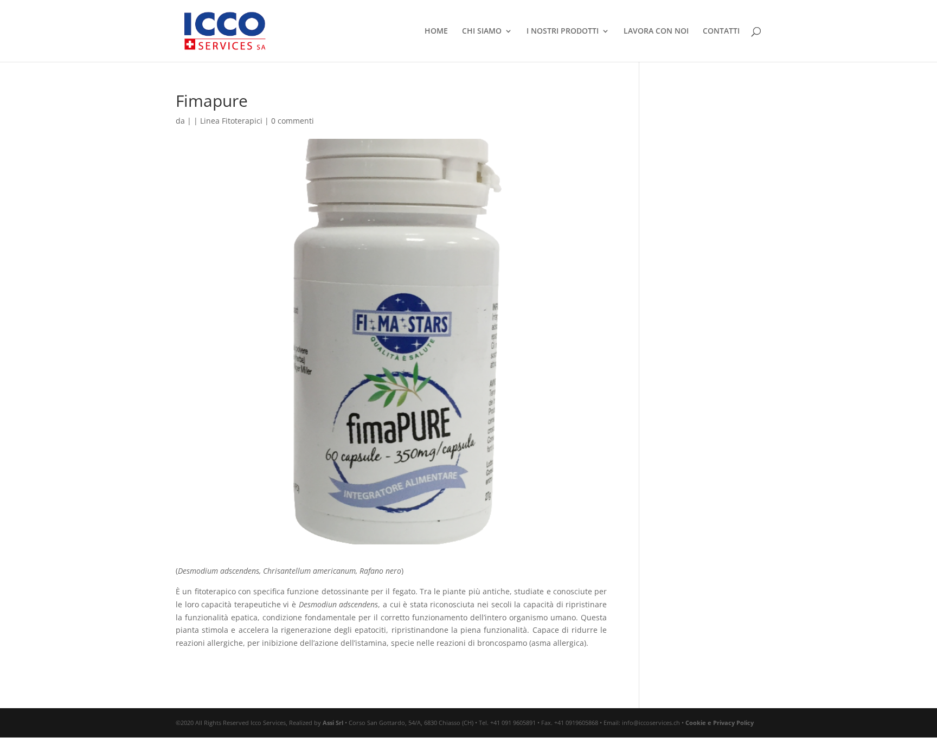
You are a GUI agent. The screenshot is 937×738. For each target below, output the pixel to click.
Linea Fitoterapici (231, 120)
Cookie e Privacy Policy (719, 722)
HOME (436, 31)
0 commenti (292, 120)
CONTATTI (721, 31)
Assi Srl (333, 722)
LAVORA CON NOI (656, 31)
